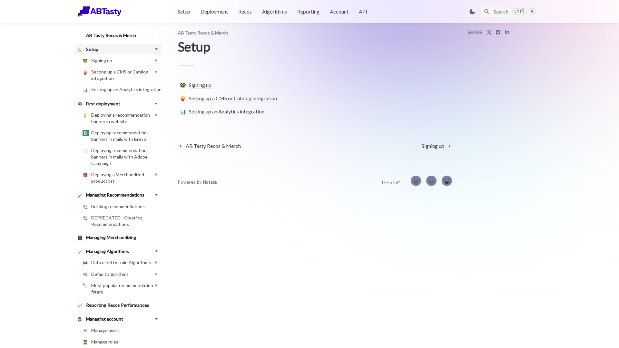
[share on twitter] (489, 32)
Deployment (214, 11)
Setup (184, 11)
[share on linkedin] (507, 32)
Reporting (308, 11)
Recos (245, 11)
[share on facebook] (498, 32)
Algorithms (274, 11)
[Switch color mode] (472, 11)
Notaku (210, 182)
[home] (122, 11)
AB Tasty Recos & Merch (203, 32)
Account (339, 11)
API (363, 11)
